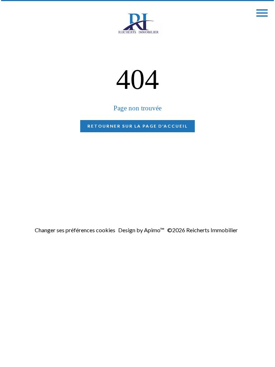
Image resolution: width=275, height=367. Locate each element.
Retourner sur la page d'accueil (137, 126)
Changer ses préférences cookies (75, 230)
